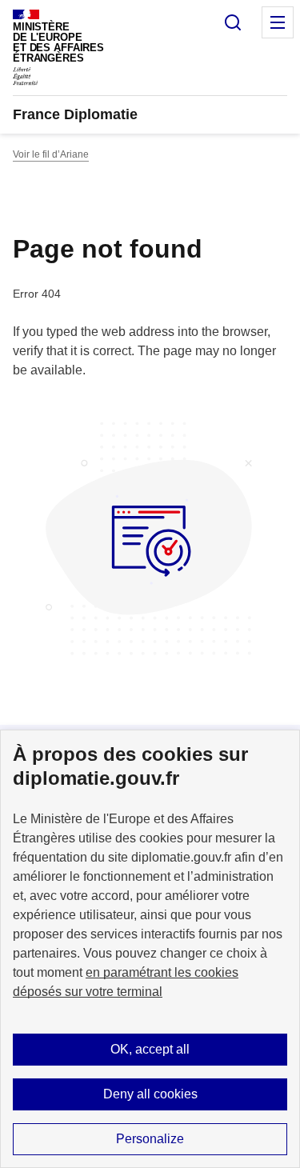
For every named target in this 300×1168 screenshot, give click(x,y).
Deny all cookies (150, 1094)
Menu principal (278, 22)
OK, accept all (150, 1049)
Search (233, 22)
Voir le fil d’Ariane (51, 154)
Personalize (150, 1139)
